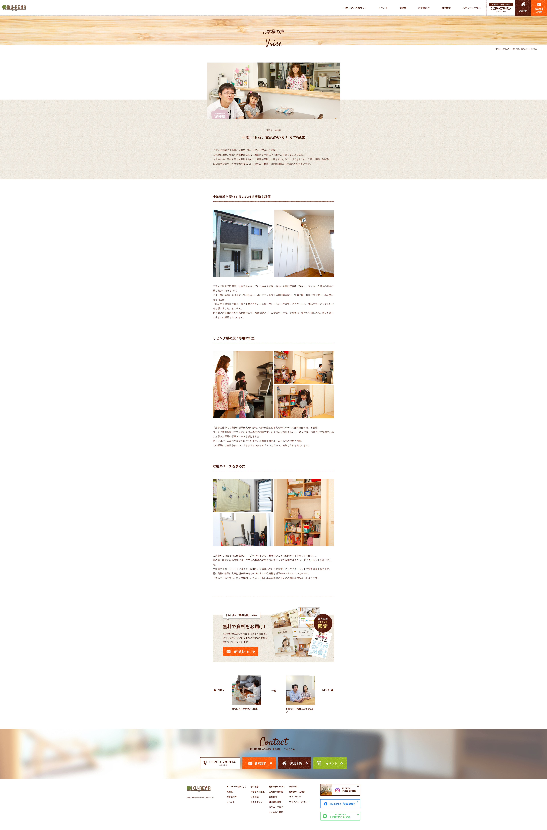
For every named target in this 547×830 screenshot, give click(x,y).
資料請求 (260, 763)
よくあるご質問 (276, 812)
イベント (331, 763)
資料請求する (241, 651)
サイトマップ (295, 797)
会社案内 (273, 797)
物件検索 (255, 786)
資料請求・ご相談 (297, 792)
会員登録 (255, 797)
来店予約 (296, 763)
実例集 (230, 792)
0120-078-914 (501, 8)
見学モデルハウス (277, 786)
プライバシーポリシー (299, 802)
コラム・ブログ (276, 807)
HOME (497, 49)
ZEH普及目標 (275, 802)
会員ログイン (257, 802)
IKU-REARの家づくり (236, 786)
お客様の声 (505, 49)
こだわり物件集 (276, 792)
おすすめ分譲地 (258, 792)
